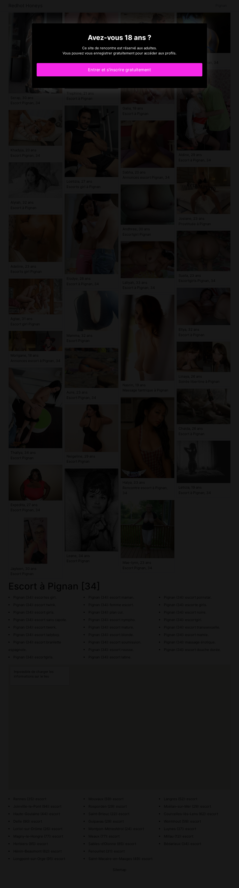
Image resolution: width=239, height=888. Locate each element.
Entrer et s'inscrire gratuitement (119, 69)
